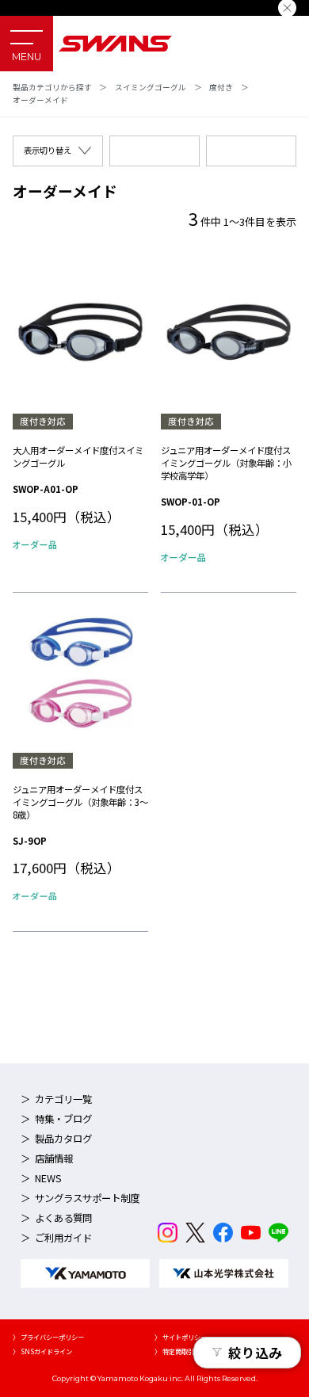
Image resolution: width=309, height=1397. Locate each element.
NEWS (48, 1178)
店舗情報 (54, 1158)
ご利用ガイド (63, 1238)
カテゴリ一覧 (63, 1099)
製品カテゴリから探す (52, 87)
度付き (221, 87)
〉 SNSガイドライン (42, 1351)
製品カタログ (63, 1139)
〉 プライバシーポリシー (48, 1337)
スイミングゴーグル (150, 87)
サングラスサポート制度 (87, 1198)
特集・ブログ (63, 1119)
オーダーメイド (40, 99)
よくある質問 (63, 1218)
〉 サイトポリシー (180, 1337)
